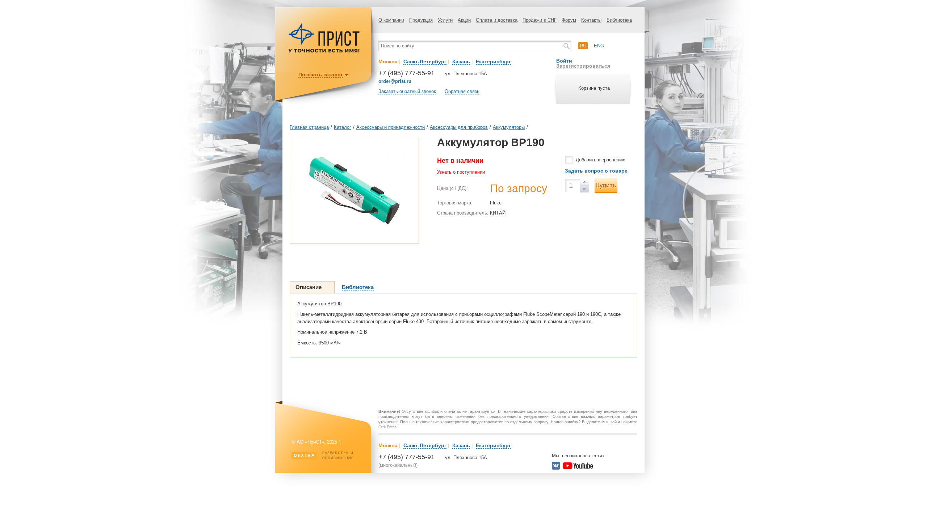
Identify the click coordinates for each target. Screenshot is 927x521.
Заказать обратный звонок (407, 91)
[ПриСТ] (324, 51)
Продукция (421, 20)
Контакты (591, 20)
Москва (388, 61)
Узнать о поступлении (461, 172)
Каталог (342, 127)
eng (599, 45)
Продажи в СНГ (540, 20)
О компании (391, 20)
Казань (461, 61)
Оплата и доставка (496, 20)
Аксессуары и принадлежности (390, 127)
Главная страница (309, 127)
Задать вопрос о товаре (596, 171)
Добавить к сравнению (600, 159)
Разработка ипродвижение (324, 455)
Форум (569, 20)
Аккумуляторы (509, 127)
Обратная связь (462, 91)
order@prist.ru (394, 81)
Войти (564, 61)
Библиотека (619, 20)
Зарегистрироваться (583, 66)
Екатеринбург (493, 61)
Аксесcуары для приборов (459, 127)
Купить (606, 185)
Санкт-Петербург (424, 61)
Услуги (445, 20)
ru (583, 45)
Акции (464, 20)
